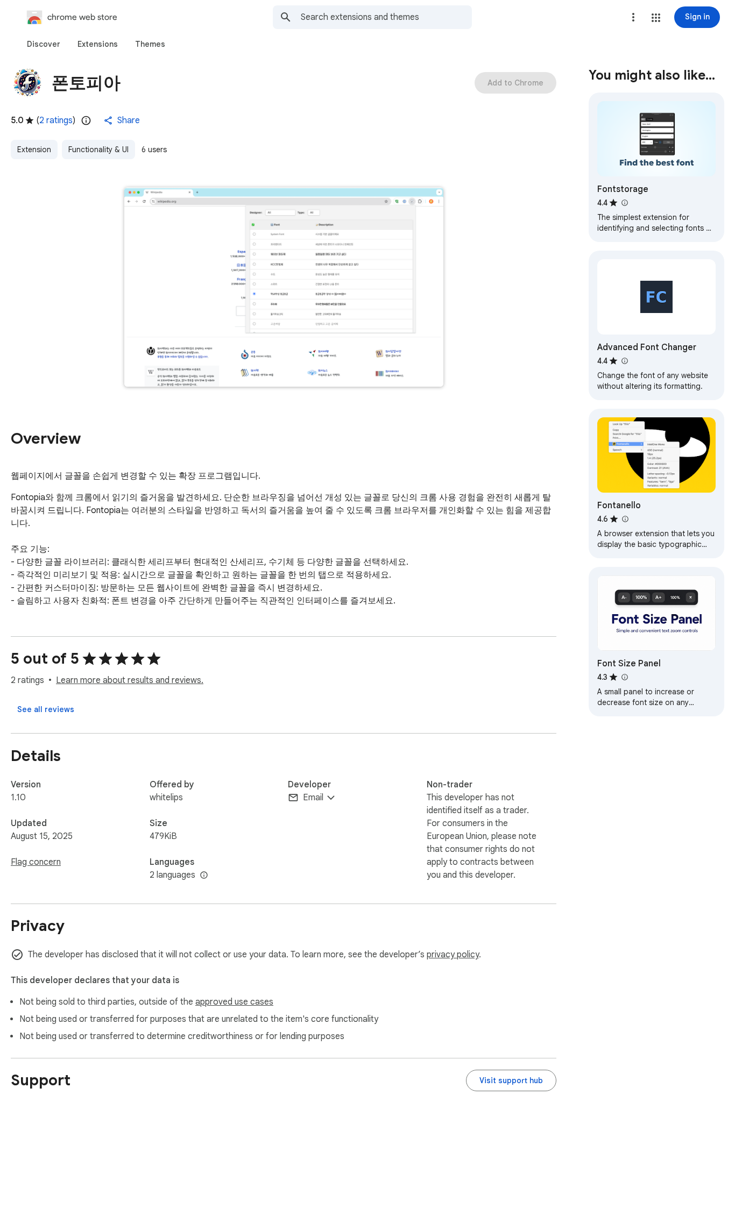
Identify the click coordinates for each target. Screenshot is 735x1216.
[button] (656, 18)
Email (313, 797)
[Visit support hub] (511, 1080)
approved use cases (234, 1002)
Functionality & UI (98, 149)
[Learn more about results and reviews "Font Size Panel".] (624, 677)
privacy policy (453, 954)
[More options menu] (633, 17)
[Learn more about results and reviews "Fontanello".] (625, 519)
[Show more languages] (203, 875)
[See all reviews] (46, 709)
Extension (34, 149)
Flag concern (36, 862)
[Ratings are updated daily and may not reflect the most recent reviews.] (86, 120)
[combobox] (386, 17)
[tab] (43, 44)
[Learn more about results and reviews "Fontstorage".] (624, 203)
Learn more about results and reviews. (129, 680)
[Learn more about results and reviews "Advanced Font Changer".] (624, 361)
